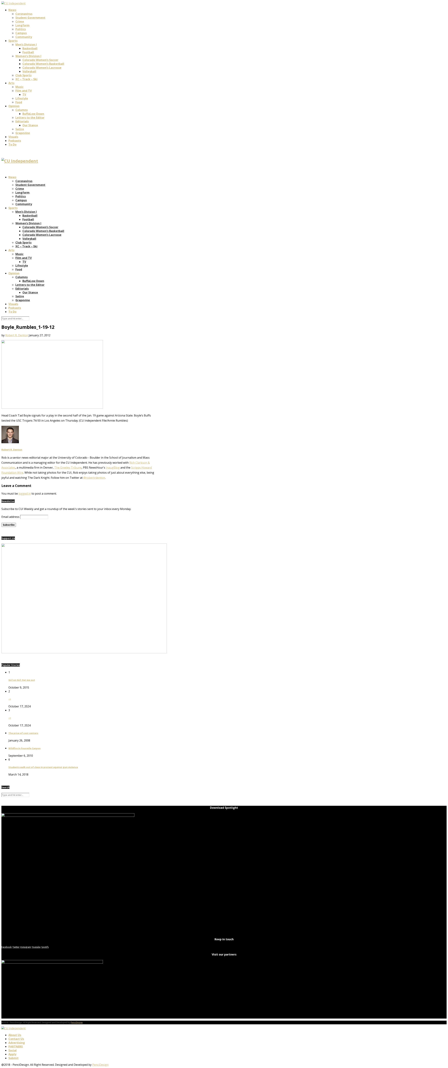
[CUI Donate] (84, 652)
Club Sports (23, 75)
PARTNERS (15, 1046)
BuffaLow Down (33, 114)
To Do (12, 144)
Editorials (22, 121)
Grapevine (22, 133)
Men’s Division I (26, 44)
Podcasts (14, 141)
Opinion (13, 106)
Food (18, 102)
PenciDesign (77, 1022)
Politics (20, 29)
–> (9, 699)
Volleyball (29, 71)
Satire (19, 129)
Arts (11, 83)
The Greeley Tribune (68, 467)
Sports (13, 41)
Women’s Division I (28, 56)
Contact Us (16, 1039)
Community (23, 37)
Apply (12, 1054)
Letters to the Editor (29, 118)
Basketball (29, 48)
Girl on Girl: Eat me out (21, 680)
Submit (13, 1058)
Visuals (13, 137)
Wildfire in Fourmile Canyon (24, 748)
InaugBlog (113, 467)
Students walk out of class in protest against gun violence (43, 767)
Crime (19, 21)
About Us (14, 1035)
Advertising (16, 1043)
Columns (21, 110)
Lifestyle (21, 98)
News (12, 10)
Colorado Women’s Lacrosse (41, 68)
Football (28, 52)
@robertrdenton (94, 478)
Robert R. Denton (16, 335)
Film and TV (23, 91)
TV (24, 94)
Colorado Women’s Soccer (40, 60)
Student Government (30, 18)
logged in (25, 493)
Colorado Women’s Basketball (43, 64)
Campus (21, 33)
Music (19, 87)
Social (12, 1050)
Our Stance (30, 125)
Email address (10, 517)
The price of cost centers (23, 733)
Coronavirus (23, 14)
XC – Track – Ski (26, 79)
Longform (22, 25)
